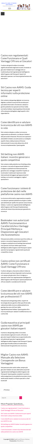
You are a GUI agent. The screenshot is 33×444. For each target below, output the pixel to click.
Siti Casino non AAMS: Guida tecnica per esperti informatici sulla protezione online (16, 91)
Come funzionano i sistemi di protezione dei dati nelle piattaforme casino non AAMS (16, 191)
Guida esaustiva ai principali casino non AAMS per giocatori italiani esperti (15, 325)
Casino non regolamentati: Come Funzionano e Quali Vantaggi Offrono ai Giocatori (16, 58)
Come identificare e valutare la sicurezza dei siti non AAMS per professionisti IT (16, 293)
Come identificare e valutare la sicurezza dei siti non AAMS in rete (16, 125)
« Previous (6, 390)
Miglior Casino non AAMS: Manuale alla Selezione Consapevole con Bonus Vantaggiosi (14, 359)
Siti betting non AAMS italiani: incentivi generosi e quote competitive (15, 157)
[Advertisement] (16, 31)
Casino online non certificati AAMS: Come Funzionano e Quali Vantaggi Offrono (15, 263)
